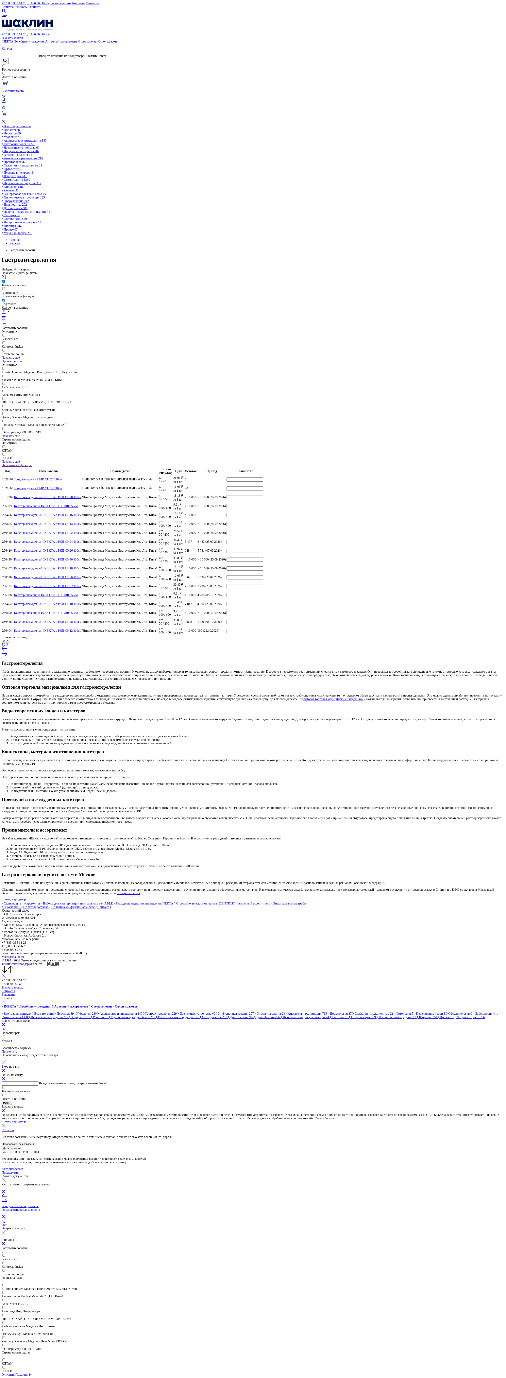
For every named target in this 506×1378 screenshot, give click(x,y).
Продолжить (10, 1172)
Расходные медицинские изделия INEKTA (144, 903)
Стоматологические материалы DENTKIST (205, 903)
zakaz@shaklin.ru (13, 956)
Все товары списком (17, 126)
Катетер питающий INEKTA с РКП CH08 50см (46, 612)
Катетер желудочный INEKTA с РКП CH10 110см (47, 604)
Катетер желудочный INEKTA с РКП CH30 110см (47, 559)
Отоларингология (17, 154)
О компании (12, 907)
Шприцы (12, 226)
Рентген (11, 190)
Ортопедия (12, 169)
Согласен (8, 1130)
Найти (6, 1102)
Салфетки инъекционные (22, 165)
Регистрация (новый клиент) (21, 7)
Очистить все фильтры (17, 465)
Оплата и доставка (36, 907)
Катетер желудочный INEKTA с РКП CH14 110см (47, 523)
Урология (12, 137)
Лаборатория (15, 176)
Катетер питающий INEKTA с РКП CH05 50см (46, 595)
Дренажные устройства (21, 147)
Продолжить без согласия (18, 1144)
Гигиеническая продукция (24, 197)
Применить (9, 1051)
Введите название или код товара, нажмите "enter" (73, 56)
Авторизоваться (12, 1169)
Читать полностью (14, 900)
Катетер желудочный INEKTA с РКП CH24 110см (47, 541)
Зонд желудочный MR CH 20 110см (38, 479)
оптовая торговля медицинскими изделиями (333, 699)
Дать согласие (12, 1148)
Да (3, 1221)
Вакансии (92, 3)
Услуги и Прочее (17, 233)
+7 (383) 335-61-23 (14, 3)
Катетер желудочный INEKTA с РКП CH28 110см (47, 621)
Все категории (13, 129)
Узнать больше (324, 1118)
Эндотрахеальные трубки (289, 903)
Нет (4, 1224)
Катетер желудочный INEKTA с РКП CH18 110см (47, 568)
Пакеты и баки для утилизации (26, 211)
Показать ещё (11, 357)
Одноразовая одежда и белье (25, 194)
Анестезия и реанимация (23, 158)
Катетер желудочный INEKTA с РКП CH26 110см (47, 550)
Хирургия (13, 186)
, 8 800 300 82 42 (38, 3)
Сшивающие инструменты (22, 903)
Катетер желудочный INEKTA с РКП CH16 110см (47, 515)
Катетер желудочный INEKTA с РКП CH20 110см (47, 497)
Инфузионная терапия (21, 151)
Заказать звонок (60, 3)
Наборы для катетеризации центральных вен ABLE (78, 903)
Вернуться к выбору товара (20, 1206)
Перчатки (12, 133)
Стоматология (87, 41)
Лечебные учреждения (29, 41)
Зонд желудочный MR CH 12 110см (38, 488)
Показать (23, 1374)
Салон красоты (108, 41)
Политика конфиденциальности (73, 907)
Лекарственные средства (22, 222)
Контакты (78, 3)
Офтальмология (459, 1013)
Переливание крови (18, 172)
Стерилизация (15, 218)
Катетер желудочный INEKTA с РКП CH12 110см (47, 630)
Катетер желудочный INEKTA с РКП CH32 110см (47, 586)
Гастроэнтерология (19, 144)
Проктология (14, 162)
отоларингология (128, 893)
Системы (11, 215)
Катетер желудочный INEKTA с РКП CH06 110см (47, 577)
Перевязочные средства (22, 183)
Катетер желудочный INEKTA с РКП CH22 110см (47, 532)
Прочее (10, 229)
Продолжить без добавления (21, 1209)
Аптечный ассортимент (61, 41)
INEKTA (7, 41)
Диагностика (15, 204)
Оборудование (16, 201)
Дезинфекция (15, 208)
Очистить (8, 1374)
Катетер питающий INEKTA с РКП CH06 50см (46, 506)
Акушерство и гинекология (24, 140)
